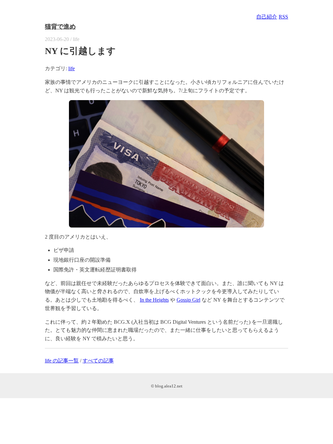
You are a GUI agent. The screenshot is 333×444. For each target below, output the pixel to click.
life (71, 68)
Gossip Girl (188, 300)
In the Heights (154, 300)
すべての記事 (98, 360)
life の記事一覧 (62, 360)
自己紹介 (266, 17)
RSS (283, 17)
